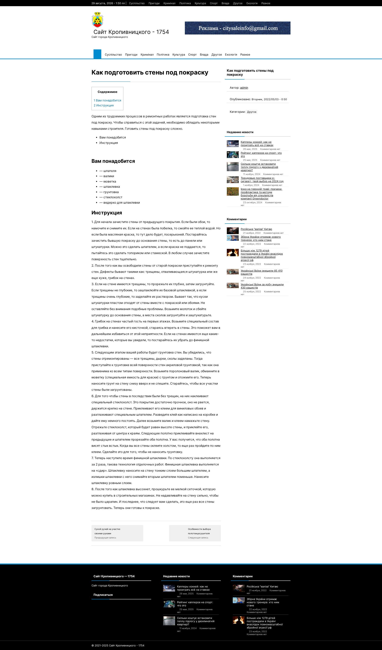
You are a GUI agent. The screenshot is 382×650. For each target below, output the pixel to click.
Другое (238, 3)
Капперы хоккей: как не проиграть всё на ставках (257, 143)
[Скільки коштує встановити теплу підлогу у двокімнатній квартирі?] (233, 166)
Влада (225, 3)
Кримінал (169, 3)
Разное (265, 3)
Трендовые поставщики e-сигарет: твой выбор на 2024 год (262, 179)
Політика (185, 3)
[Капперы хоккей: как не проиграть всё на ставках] (233, 143)
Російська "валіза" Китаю (256, 229)
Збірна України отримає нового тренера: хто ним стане (261, 238)
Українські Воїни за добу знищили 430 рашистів (262, 286)
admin (244, 87)
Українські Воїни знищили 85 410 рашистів (262, 272)
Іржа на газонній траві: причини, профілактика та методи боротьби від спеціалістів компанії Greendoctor (261, 193)
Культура (200, 3)
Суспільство (137, 3)
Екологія (252, 3)
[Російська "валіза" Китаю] (233, 230)
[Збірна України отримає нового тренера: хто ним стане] (233, 238)
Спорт (214, 3)
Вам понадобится (107, 100)
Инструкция (104, 105)
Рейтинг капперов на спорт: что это (261, 154)
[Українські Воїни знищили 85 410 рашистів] (233, 271)
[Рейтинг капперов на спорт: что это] (233, 154)
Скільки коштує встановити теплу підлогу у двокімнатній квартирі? (259, 167)
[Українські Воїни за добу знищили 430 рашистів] (233, 285)
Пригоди (154, 3)
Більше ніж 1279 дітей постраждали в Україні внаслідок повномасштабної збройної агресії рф (262, 255)
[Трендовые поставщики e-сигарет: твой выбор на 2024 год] (233, 179)
